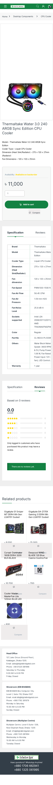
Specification (15, 232)
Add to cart (28, 204)
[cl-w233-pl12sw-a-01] (26, 96)
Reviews (40, 232)
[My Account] (43, 6)
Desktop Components (23, 16)
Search (37, 6)
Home (4, 16)
